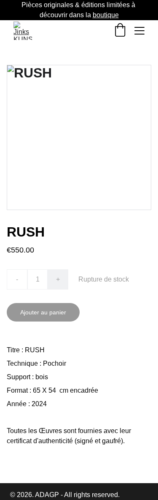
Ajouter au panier (43, 312)
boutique (106, 15)
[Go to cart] (120, 31)
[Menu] (139, 31)
